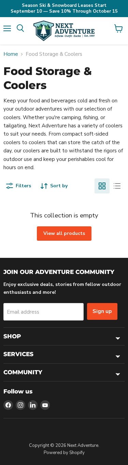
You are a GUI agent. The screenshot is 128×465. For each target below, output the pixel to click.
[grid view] (102, 185)
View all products (64, 233)
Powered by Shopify (64, 453)
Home (10, 54)
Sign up (102, 311)
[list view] (117, 185)
